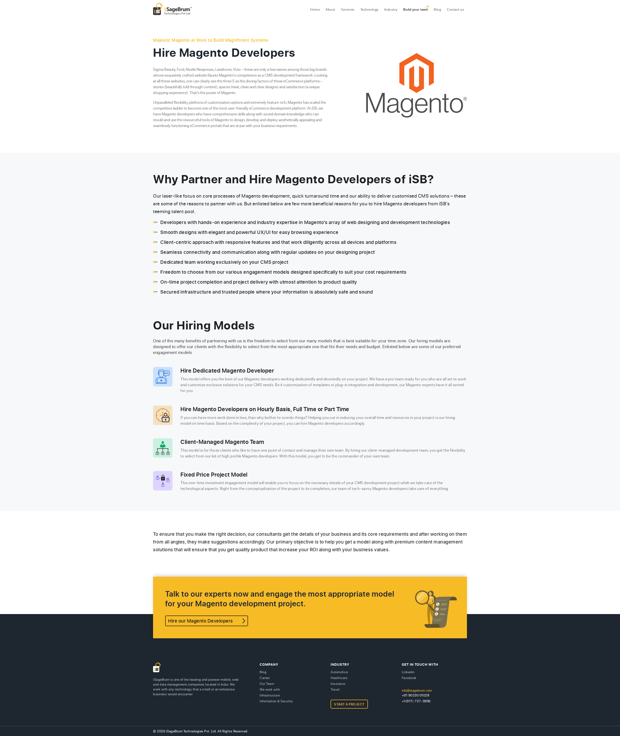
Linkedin (408, 672)
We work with (270, 689)
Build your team (415, 9)
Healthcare (339, 677)
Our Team (267, 683)
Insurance (338, 683)
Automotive (339, 672)
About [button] (330, 9)
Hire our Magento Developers (200, 620)
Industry (390, 9)
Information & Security (276, 701)
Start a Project (349, 704)
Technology (369, 9)
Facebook (409, 677)
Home (315, 9)
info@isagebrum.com (417, 690)
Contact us (455, 9)
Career (265, 677)
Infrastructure (270, 695)
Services (348, 9)
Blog (437, 9)
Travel (335, 689)
